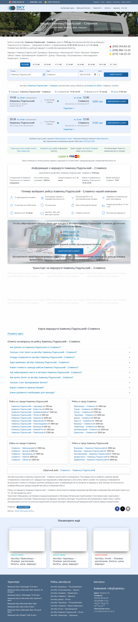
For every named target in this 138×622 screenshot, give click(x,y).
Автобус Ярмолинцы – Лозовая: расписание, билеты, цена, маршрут (23, 561)
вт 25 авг (36, 64)
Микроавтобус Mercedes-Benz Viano (22, 604)
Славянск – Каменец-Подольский (77, 470)
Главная (96, 2)
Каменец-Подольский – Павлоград (27, 432)
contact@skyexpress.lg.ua (104, 611)
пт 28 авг (69, 64)
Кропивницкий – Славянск (86, 429)
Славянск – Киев (19, 457)
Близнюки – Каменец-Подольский (89, 448)
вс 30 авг (91, 64)
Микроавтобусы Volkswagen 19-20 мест (24, 595)
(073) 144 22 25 (54, 2)
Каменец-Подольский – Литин (25, 415)
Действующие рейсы (24, 511)
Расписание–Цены (67, 8)
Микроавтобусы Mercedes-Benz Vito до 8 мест (24, 611)
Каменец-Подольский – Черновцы (27, 406)
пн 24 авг (25, 64)
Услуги (107, 8)
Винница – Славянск (83, 424)
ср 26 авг (47, 64)
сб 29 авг (80, 64)
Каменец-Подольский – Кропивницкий (28, 412)
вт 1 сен (113, 64)
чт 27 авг (58, 64)
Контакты (116, 2)
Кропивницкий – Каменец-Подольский (91, 454)
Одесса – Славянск (83, 421)
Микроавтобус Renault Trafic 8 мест (22, 615)
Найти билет (116, 74)
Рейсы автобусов (83, 8)
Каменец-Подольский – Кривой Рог (27, 429)
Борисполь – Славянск (84, 432)
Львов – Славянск (82, 409)
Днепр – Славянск (82, 418)
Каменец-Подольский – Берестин (26, 409)
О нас (102, 2)
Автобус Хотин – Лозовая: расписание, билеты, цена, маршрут (109, 561)
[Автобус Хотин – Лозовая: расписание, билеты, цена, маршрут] (111, 539)
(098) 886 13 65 (36, 2)
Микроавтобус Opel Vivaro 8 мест (21, 607)
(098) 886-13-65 (121, 50)
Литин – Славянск (82, 412)
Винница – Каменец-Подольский (89, 451)
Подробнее (68, 108)
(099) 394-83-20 (121, 46)
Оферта (108, 2)
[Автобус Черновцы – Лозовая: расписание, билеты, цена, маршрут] (69, 539)
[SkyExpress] (16, 8)
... (128, 8)
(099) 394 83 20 (18, 2)
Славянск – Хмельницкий (22, 448)
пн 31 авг (102, 64)
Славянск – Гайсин (20, 460)
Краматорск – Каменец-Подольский (90, 457)
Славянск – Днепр (19, 451)
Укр (126, 8)
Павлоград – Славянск (84, 426)
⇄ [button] (44, 74)
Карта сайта (126, 2)
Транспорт (97, 8)
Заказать (116, 8)
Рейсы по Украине (23, 507)
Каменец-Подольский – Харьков (26, 418)
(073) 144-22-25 (121, 53)
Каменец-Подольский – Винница (26, 426)
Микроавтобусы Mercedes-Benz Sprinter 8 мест (25, 599)
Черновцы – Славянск (84, 415)
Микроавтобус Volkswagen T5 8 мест (23, 587)
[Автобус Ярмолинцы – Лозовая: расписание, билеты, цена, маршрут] (27, 539)
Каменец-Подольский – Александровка (29, 424)
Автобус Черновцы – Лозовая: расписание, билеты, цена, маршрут (65, 561)
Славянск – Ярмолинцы (22, 454)
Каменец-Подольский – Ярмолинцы (27, 421)
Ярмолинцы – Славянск (84, 406)
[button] (90, 8)
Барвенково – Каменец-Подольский (90, 460)
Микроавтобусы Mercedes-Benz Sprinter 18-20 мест (25, 591)
